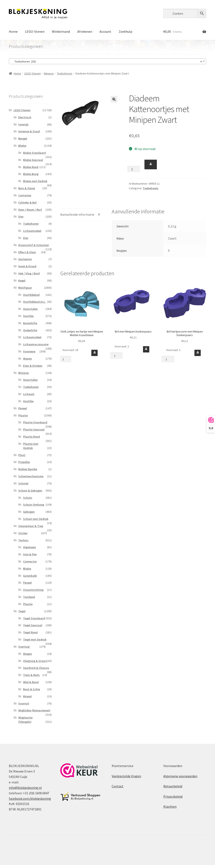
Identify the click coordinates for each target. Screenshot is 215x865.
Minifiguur (25, 288)
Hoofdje (28, 316)
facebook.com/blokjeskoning (30, 798)
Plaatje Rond (31, 436)
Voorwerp (29, 351)
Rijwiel (27, 696)
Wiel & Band (31, 682)
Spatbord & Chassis (36, 668)
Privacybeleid (172, 796)
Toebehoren (64, 73)
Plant (21, 455)
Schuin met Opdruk (35, 519)
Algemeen (29, 547)
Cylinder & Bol (27, 202)
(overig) (23, 124)
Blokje (22, 145)
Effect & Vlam (27, 252)
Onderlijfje (30, 330)
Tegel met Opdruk (34, 639)
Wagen (27, 654)
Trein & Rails (31, 675)
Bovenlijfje (30, 323)
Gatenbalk (30, 576)
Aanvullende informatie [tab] (77, 214)
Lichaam (28, 394)
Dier (21, 216)
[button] (114, 99)
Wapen (27, 358)
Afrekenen (84, 31)
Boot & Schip (31, 689)
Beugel (22, 138)
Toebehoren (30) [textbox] (106, 61)
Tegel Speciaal (32, 625)
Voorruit (23, 703)
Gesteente (25, 259)
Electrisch (24, 117)
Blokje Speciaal (33, 160)
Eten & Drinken (32, 366)
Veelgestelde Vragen (126, 776)
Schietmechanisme (30, 476)
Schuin (27, 498)
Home (13, 31)
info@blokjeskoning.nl (25, 787)
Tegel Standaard (34, 618)
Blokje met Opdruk (35, 181)
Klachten (170, 806)
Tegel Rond (30, 632)
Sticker (23, 533)
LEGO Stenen (32, 73)
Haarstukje (30, 309)
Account (105, 31)
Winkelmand (61, 31)
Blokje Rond (30, 167)
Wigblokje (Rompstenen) (34, 710)
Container (24, 195)
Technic (23, 540)
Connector (30, 561)
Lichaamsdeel (32, 231)
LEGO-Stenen (35, 31)
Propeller (24, 462)
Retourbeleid (172, 786)
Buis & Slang (26, 188)
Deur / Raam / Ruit (30, 209)
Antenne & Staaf (29, 131)
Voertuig (24, 646)
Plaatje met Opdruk (30, 446)
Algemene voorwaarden (180, 776)
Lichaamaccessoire (36, 344)
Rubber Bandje (27, 469)
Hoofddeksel (31, 295)
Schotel (23, 483)
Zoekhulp (125, 31)
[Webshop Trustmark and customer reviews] (79, 770)
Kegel (21, 280)
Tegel (21, 611)
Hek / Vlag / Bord (29, 273)
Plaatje (23, 415)
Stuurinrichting (33, 590)
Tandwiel (29, 597)
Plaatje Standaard (35, 422)
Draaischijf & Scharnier (33, 245)
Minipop (49, 73)
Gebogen (29, 512)
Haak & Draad (27, 266)
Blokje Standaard (34, 153)
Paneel (22, 408)
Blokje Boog (30, 174)
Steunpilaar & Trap (30, 526)
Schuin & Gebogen (30, 490)
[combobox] (107, 61)
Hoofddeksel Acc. (34, 302)
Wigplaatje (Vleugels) (25, 720)
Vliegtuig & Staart (35, 661)
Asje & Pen (30, 554)
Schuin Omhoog (33, 504)
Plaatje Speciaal (34, 429)
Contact (117, 786)
